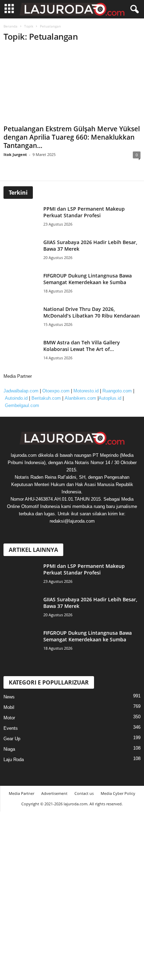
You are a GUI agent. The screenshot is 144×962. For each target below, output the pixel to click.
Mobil (8, 707)
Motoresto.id (86, 390)
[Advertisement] (72, 93)
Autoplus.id (110, 398)
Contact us (84, 793)
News (9, 696)
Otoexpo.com (56, 390)
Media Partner (21, 793)
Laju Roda (13, 759)
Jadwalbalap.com (20, 390)
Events (10, 728)
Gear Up (11, 738)
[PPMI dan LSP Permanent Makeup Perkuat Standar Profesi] (22, 218)
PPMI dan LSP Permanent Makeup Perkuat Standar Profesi (84, 212)
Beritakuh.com (46, 398)
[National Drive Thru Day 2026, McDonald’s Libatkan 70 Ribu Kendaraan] (22, 319)
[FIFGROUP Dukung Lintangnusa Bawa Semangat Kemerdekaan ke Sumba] (22, 285)
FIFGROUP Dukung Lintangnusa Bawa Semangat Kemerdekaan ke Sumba (87, 279)
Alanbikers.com (80, 398)
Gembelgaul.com (22, 405)
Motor (9, 717)
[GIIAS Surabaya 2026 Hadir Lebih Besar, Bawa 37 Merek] (22, 252)
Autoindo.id (16, 398)
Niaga (9, 749)
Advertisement (54, 793)
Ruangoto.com (117, 390)
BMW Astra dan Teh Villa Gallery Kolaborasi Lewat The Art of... (81, 345)
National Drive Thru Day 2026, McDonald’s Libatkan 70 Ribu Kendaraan (91, 312)
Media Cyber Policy (118, 793)
